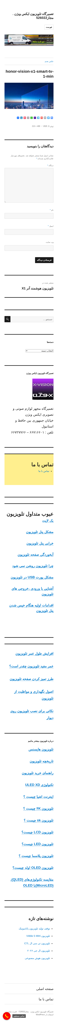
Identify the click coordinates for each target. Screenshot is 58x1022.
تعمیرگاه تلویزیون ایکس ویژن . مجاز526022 (36, 1012)
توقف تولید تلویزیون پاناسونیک (34, 928)
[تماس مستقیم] (7, 1016)
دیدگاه (50, 165)
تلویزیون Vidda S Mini (38, 935)
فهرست (49, 27)
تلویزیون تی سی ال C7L (37, 943)
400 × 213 (36, 126)
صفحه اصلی (44, 989)
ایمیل (50, 226)
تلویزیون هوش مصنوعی (37, 958)
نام (51, 210)
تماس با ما (43, 471)
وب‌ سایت (49, 242)
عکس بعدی (49, 61)
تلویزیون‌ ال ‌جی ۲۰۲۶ (38, 950)
